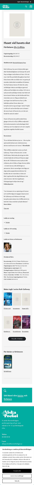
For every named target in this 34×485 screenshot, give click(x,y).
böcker (21, 395)
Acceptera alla (17, 471)
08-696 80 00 (6, 437)
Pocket (8, 222)
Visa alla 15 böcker (17, 339)
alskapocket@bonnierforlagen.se (12, 444)
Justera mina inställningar (17, 476)
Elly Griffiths (19, 47)
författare (8, 399)
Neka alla (17, 481)
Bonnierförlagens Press (19, 63)
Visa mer (6, 208)
